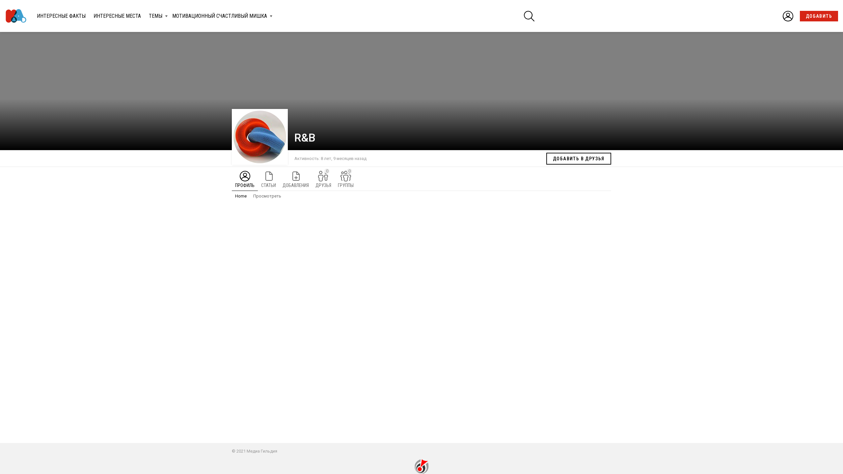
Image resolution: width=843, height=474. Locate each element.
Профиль (245, 185)
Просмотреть (267, 196)
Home (241, 196)
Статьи (268, 185)
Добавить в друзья (579, 158)
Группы (346, 178)
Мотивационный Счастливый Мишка (219, 16)
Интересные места (117, 16)
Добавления (296, 185)
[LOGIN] (788, 16)
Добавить (819, 16)
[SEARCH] (529, 16)
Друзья (323, 178)
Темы (155, 16)
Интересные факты (61, 16)
